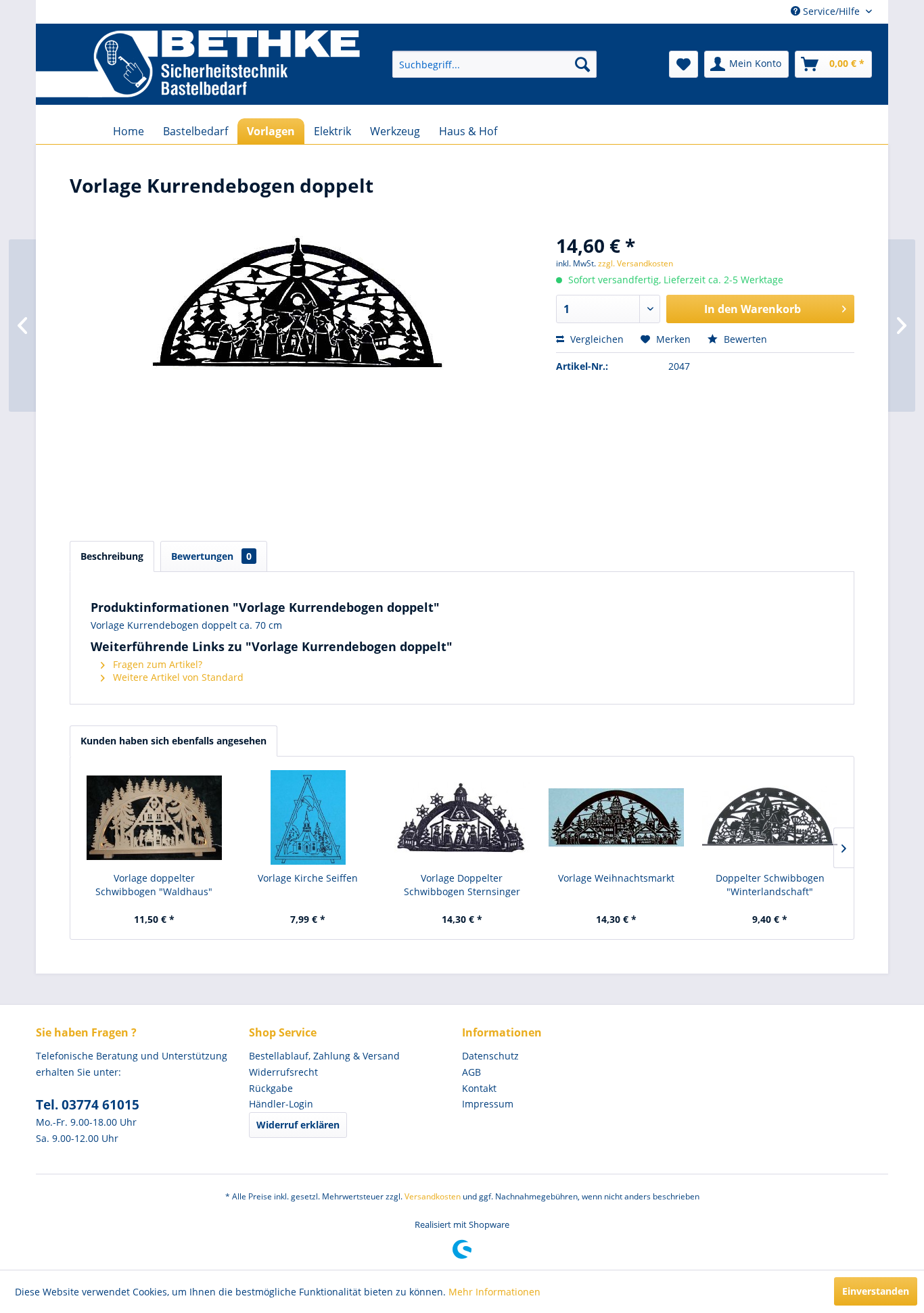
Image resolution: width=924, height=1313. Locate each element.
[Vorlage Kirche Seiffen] (308, 817)
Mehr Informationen (494, 1291)
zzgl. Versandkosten (635, 263)
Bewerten (744, 339)
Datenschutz (490, 1055)
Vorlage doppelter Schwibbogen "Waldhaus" (153, 885)
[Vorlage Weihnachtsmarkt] (616, 817)
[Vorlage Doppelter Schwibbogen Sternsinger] (462, 817)
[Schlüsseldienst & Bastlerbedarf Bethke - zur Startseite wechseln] (198, 64)
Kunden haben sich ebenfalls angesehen (173, 740)
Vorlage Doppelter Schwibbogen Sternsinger (462, 885)
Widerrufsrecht (283, 1072)
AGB (471, 1072)
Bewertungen (211, 556)
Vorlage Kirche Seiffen (308, 878)
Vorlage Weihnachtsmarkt (616, 878)
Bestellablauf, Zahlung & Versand (324, 1055)
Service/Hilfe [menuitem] (831, 11)
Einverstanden (875, 1291)
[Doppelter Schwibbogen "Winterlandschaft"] (769, 817)
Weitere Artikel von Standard (177, 677)
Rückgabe (271, 1088)
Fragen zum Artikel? (156, 664)
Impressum (487, 1103)
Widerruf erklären (298, 1124)
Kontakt (479, 1088)
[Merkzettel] (683, 64)
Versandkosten (433, 1196)
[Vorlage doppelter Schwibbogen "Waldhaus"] (154, 817)
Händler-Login (281, 1103)
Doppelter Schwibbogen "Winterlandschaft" (770, 885)
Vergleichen (596, 339)
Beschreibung (111, 556)
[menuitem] (494, 64)
